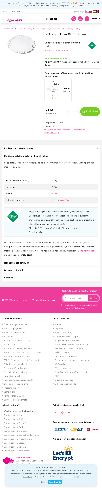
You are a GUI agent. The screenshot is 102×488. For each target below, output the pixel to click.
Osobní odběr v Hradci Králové (18, 438)
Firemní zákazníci (12, 376)
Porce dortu (9, 344)
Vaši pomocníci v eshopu (66, 336)
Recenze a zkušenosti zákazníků (18, 379)
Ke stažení (8, 336)
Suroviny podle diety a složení (18, 348)
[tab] (51, 148)
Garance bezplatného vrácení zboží (71, 344)
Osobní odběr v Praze (14, 415)
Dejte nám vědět (86, 250)
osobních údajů (91, 305)
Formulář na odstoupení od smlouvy (72, 360)
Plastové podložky (72, 29)
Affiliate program (63, 368)
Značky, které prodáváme (16, 383)
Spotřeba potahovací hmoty (17, 340)
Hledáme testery (12, 387)
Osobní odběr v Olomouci (15, 431)
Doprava (59, 328)
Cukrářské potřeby (24, 29)
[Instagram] (62, 412)
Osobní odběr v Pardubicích (16, 450)
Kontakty (59, 324)
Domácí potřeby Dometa (15, 399)
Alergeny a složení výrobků (16, 356)
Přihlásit (93, 298)
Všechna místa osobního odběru (20, 411)
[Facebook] (56, 412)
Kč (9, 11)
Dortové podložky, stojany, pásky (48, 29)
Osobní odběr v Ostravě (15, 423)
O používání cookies (64, 379)
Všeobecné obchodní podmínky (69, 348)
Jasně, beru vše (55, 482)
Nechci (43, 482)
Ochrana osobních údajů (66, 383)
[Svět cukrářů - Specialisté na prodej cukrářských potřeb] (12, 18)
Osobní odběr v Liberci (14, 442)
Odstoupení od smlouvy (66, 356)
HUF (18, 11)
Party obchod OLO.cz (14, 395)
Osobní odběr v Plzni (13, 427)
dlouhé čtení (27, 477)
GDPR (57, 376)
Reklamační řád (62, 352)
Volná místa (9, 391)
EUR (13, 11)
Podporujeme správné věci (67, 340)
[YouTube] (69, 412)
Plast (54, 193)
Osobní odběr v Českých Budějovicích (21, 435)
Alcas (54, 126)
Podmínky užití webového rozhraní (71, 372)
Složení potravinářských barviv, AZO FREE (23, 352)
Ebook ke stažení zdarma (15, 332)
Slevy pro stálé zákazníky (15, 368)
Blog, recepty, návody (14, 328)
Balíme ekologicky (63, 332)
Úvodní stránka (8, 29)
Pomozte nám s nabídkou (15, 372)
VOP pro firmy (61, 364)
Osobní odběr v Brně (13, 419)
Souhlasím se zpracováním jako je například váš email (81, 306)
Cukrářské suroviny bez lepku (17, 364)
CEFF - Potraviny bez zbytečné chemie (22, 360)
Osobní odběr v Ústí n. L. (15, 446)
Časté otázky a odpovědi (15, 324)
